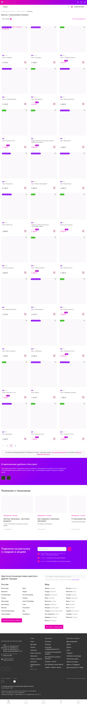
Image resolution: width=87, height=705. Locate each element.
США (56, 614)
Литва (54, 601)
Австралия (75, 611)
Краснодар (5, 601)
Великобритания (56, 611)
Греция (52, 588)
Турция (74, 614)
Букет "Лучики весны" (8, 268)
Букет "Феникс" (35, 392)
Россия (74, 588)
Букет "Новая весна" (36, 351)
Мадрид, (48, 617)
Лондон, (47, 611)
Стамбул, (69, 614)
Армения (53, 604)
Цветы (69, 644)
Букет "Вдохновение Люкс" (67, 99)
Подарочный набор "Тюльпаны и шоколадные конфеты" (40, 225)
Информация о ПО (35, 665)
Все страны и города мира (54, 627)
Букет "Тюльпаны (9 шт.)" (37, 434)
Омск (24, 588)
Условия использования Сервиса (53, 653)
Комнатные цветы (73, 659)
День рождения (72, 641)
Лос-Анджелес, (50, 614)
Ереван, (47, 604)
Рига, (67, 604)
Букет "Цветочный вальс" (9, 351)
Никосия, (69, 591)
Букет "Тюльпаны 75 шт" (8, 140)
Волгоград (4, 588)
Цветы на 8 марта (72, 662)
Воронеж (4, 591)
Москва (3, 608)
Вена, (46, 598)
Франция (74, 598)
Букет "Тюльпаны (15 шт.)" (67, 434)
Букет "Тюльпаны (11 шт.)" (9, 392)
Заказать (25, 62)
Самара (25, 598)
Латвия (72, 604)
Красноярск (5, 604)
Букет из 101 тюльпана (66, 225)
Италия (72, 608)
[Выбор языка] (72, 7)
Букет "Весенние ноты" (66, 268)
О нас (32, 641)
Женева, (47, 608)
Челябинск (26, 614)
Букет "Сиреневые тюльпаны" (68, 392)
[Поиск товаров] (78, 2)
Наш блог (33, 662)
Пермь (24, 591)
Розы (68, 650)
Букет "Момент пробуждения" (39, 184)
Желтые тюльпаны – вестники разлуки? (16, 520)
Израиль (53, 591)
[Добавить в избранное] (26, 27)
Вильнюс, (48, 601)
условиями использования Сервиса (55, 558)
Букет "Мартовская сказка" (9, 309)
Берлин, (47, 595)
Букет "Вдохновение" (36, 99)
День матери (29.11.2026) (75, 667)
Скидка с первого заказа (53, 667)
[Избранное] (81, 2)
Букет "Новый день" (7, 184)
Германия (54, 595)
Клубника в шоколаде (74, 656)
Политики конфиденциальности (52, 648)
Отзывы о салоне (50, 661)
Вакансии (33, 669)
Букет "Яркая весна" (65, 140)
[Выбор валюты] (68, 7)
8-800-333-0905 (75, 579)
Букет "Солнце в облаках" (38, 268)
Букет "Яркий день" (7, 434)
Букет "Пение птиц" (7, 225)
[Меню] (85, 2)
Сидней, (68, 611)
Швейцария (55, 608)
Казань (5, 7)
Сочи (24, 604)
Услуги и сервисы (36, 659)
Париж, (68, 598)
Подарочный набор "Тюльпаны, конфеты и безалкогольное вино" (42, 141)
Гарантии (33, 650)
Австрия (51, 598)
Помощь (48, 644)
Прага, (68, 601)
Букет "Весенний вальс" (37, 309)
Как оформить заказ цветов (54, 664)
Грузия (75, 617)
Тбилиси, (69, 617)
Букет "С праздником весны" (67, 57)
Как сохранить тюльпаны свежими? (48, 520)
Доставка (33, 644)
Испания (54, 617)
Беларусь (53, 620)
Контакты (48, 641)
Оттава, (68, 595)
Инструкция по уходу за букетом (53, 658)
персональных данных (53, 554)
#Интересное (7, 515)
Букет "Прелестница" (65, 184)
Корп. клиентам (35, 653)
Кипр (74, 591)
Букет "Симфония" (7, 57)
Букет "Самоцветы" (36, 57)
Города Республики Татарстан (11, 620)
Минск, (47, 620)
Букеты (69, 647)
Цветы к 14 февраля (73, 665)
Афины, (47, 588)
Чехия (73, 601)
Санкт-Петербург (28, 601)
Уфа (23, 611)
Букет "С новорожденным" (9, 99)
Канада (73, 595)
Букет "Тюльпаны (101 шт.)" (67, 351)
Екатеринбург (6, 595)
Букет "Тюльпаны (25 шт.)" (67, 309)
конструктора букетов (59, 452)
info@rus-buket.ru (8, 660)
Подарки (69, 653)
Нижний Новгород (7, 611)
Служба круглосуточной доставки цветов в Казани (18, 686)
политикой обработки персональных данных (58, 561)
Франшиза (33, 656)
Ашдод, (47, 591)
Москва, (68, 588)
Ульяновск (26, 608)
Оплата (32, 647)
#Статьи (14, 515)
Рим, (67, 608)
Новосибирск (6, 614)
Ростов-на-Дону (27, 595)
